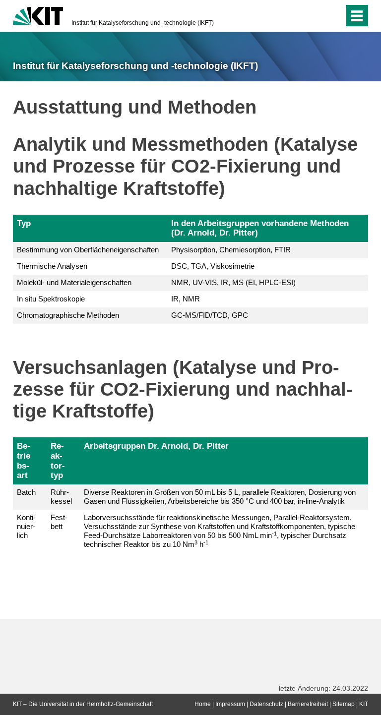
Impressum (230, 704)
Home (202, 704)
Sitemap (343, 704)
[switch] (316, 15)
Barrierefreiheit (308, 704)
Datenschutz (266, 704)
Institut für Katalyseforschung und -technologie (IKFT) (142, 22)
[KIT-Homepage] (38, 14)
